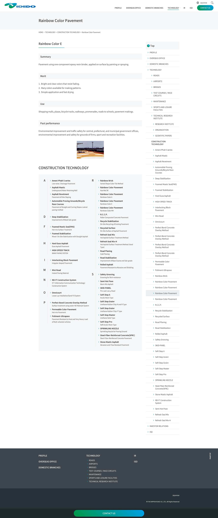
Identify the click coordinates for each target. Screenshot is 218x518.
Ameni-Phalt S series (61, 180)
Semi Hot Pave (106, 281)
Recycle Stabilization (109, 221)
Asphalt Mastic (58, 187)
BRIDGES (92, 467)
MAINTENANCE (95, 474)
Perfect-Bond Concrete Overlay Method (69, 302)
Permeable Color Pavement (64, 309)
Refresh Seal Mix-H (108, 241)
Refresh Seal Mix (107, 234)
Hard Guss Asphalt (60, 243)
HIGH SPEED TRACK (60, 250)
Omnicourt (57, 292)
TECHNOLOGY (173, 8)
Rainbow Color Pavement (111, 187)
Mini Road (56, 270)
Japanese (203, 2)
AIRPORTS (93, 463)
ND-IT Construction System (64, 280)
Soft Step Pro (106, 321)
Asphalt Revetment (60, 194)
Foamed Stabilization (61, 233)
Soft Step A (105, 294)
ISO (191, 8)
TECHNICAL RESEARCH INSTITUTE (103, 481)
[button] (212, 2)
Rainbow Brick (106, 180)
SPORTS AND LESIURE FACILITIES (103, 477)
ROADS (92, 460)
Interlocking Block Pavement (65, 260)
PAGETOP (210, 456)
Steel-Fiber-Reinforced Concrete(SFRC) (117, 335)
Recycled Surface (107, 228)
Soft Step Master (107, 315)
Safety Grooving (107, 274)
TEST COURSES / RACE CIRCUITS (102, 470)
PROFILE (118, 8)
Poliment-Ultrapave (61, 316)
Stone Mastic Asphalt (109, 342)
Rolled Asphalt (106, 264)
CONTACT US (205, 8)
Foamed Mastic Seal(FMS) (63, 226)
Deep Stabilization (60, 216)
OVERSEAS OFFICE (133, 8)
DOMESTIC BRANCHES (154, 8)
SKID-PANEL (105, 287)
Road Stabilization (108, 257)
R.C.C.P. (104, 214)
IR (184, 8)
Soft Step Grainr (107, 301)
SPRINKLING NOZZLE (109, 328)
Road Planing (106, 251)
